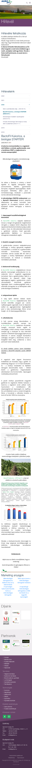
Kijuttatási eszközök (10, 682)
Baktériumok (8, 659)
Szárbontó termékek (10, 676)
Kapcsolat (7, 667)
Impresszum (20, 757)
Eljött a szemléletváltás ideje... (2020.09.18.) (14, 109)
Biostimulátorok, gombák (11, 678)
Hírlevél (6, 665)
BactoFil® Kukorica (9, 221)
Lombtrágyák (8, 680)
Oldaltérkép (11, 757)
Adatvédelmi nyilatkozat (16, 755)
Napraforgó (7, 692)
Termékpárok (8, 684)
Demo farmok (8, 706)
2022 (2, 96)
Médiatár (6, 663)
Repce (6, 696)
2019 (2, 128)
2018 (2, 132)
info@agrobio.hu (12, 735)
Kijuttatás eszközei (9, 700)
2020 (2, 104)
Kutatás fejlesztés (9, 661)
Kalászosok (7, 694)
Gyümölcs (7, 698)
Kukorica (6, 690)
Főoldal (6, 657)
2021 (2, 100)
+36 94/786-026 (12, 733)
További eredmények (10, 708)
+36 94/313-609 (12, 731)
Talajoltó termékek (9, 674)
